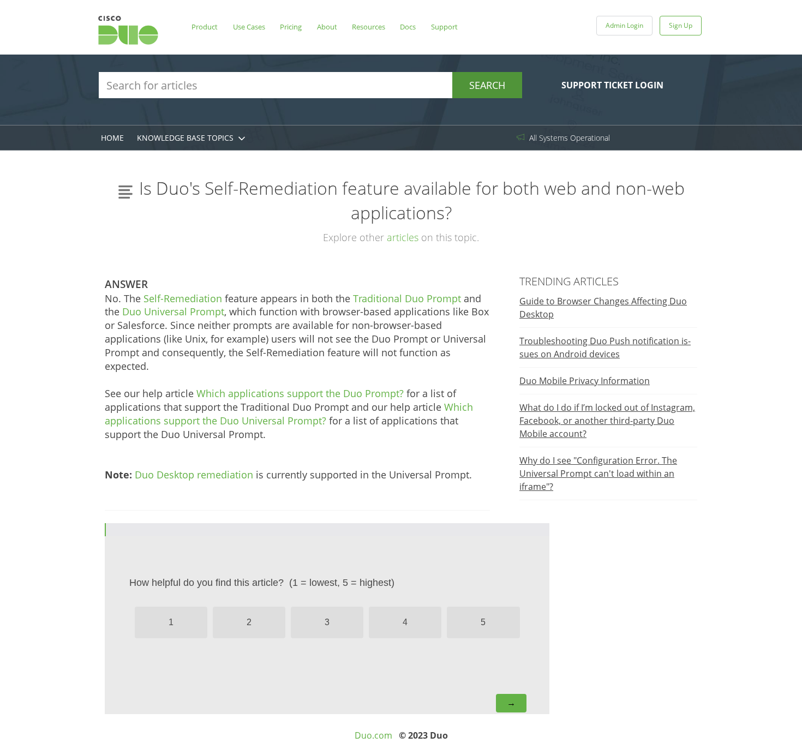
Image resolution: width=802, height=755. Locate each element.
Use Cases (249, 27)
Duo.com (373, 735)
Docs (408, 27)
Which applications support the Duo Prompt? (300, 393)
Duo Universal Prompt (173, 311)
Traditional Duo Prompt (407, 298)
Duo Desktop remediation (194, 474)
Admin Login (624, 25)
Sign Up (680, 25)
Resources (368, 27)
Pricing (291, 27)
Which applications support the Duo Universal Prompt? (289, 413)
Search (487, 85)
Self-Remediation (182, 298)
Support (444, 27)
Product (204, 27)
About (327, 27)
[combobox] (310, 85)
